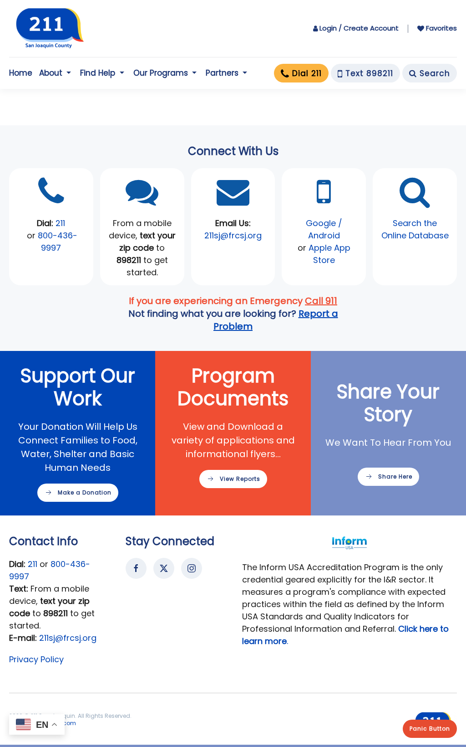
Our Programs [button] (160, 72)
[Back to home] (50, 28)
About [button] (50, 72)
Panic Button (430, 728)
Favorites (441, 28)
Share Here (395, 476)
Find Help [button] (97, 72)
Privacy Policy (36, 659)
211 (60, 223)
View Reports (240, 479)
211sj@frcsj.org (67, 638)
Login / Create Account (359, 28)
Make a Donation (84, 492)
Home (20, 72)
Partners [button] (222, 72)
